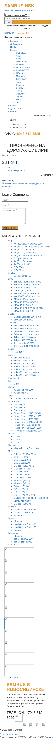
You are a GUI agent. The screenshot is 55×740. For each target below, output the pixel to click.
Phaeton (18, 535)
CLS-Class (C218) (22, 459)
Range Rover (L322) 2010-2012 (29, 413)
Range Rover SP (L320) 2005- (28, 427)
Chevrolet (12, 322)
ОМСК (15, 677)
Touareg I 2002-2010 (24, 538)
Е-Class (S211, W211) (24, 503)
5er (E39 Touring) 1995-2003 (27, 281)
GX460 (17, 436)
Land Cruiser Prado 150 (25, 527)
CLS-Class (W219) (22, 462)
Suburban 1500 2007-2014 (26, 334)
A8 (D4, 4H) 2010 (22, 264)
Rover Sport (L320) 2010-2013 (28, 430)
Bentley (11, 272)
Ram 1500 (19, 351)
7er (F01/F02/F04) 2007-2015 (28, 296)
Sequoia (18, 529)
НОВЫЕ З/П (13, 544)
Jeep (10, 395)
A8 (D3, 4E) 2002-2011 (24, 261)
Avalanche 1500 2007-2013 (27, 328)
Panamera (19, 515)
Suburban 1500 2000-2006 (26, 331)
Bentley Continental (23, 275)
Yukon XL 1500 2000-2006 (26, 372)
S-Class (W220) (21, 489)
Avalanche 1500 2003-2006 (27, 325)
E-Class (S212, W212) (24, 465)
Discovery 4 (19, 410)
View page (14, 734)
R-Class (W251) (21, 486)
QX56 (16, 383)
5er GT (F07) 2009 (22, 290)
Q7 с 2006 (19, 267)
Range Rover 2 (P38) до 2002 (28, 421)
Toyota (11, 518)
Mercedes (12, 451)
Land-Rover (13, 401)
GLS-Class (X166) (22, 477)
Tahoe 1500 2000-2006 (25, 337)
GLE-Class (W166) (22, 474)
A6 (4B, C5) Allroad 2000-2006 (28, 243)
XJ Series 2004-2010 (23, 389)
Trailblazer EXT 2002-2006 (26, 345)
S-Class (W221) (21, 492)
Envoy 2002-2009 (22, 357)
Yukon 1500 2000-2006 (25, 366)
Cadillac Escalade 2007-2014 (27, 316)
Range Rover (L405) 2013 (26, 418)
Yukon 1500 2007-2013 (25, 369)
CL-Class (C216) (21, 456)
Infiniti (10, 380)
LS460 (17, 442)
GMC (10, 354)
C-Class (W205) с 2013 (25, 454)
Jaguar (11, 386)
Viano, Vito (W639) (22, 500)
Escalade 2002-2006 (23, 319)
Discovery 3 (19, 407)
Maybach (12, 445)
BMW (10, 278)
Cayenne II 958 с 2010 (24, 512)
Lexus (11, 433)
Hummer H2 (13, 378)
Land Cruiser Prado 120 (25, 524)
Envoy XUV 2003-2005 (24, 363)
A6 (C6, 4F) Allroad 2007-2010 (28, 255)
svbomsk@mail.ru (16, 170)
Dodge (11, 348)
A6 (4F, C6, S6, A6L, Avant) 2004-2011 (32, 246)
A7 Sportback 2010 (23, 258)
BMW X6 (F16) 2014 (23, 310)
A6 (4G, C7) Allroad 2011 (25, 252)
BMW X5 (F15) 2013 (23, 305)
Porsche (12, 506)
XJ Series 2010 (21, 392)
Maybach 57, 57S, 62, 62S (26, 448)
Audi (10, 240)
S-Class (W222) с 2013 (24, 494)
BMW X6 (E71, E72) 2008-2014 (28, 307)
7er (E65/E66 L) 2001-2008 (26, 293)
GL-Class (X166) (21, 471)
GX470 (17, 439)
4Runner (18, 521)
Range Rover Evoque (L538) (27, 424)
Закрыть (49, 737)
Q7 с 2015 (19, 269)
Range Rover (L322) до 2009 (27, 416)
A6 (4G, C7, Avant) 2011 (25, 249)
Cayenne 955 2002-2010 (25, 509)
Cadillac (11, 313)
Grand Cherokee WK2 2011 (27, 398)
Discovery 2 (19, 404)
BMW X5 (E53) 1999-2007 (26, 299)
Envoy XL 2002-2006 (23, 360)
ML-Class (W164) (22, 480)
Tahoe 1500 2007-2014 (25, 340)
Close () (4, 734)
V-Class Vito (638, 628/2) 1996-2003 (31, 497)
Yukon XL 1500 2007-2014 (26, 375)
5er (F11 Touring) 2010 (25, 287)
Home (5, 155)
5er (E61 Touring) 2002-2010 (27, 284)
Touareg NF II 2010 (23, 541)
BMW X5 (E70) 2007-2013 (26, 302)
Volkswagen (13, 532)
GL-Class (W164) (22, 468)
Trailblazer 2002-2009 (24, 343)
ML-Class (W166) (22, 483)
